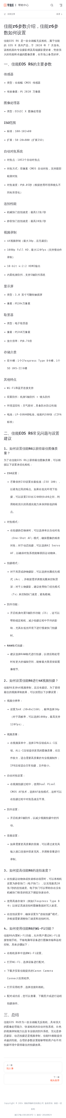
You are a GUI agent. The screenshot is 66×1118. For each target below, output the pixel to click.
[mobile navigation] (61, 5)
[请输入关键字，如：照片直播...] (52, 5)
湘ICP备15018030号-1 (25, 1115)
